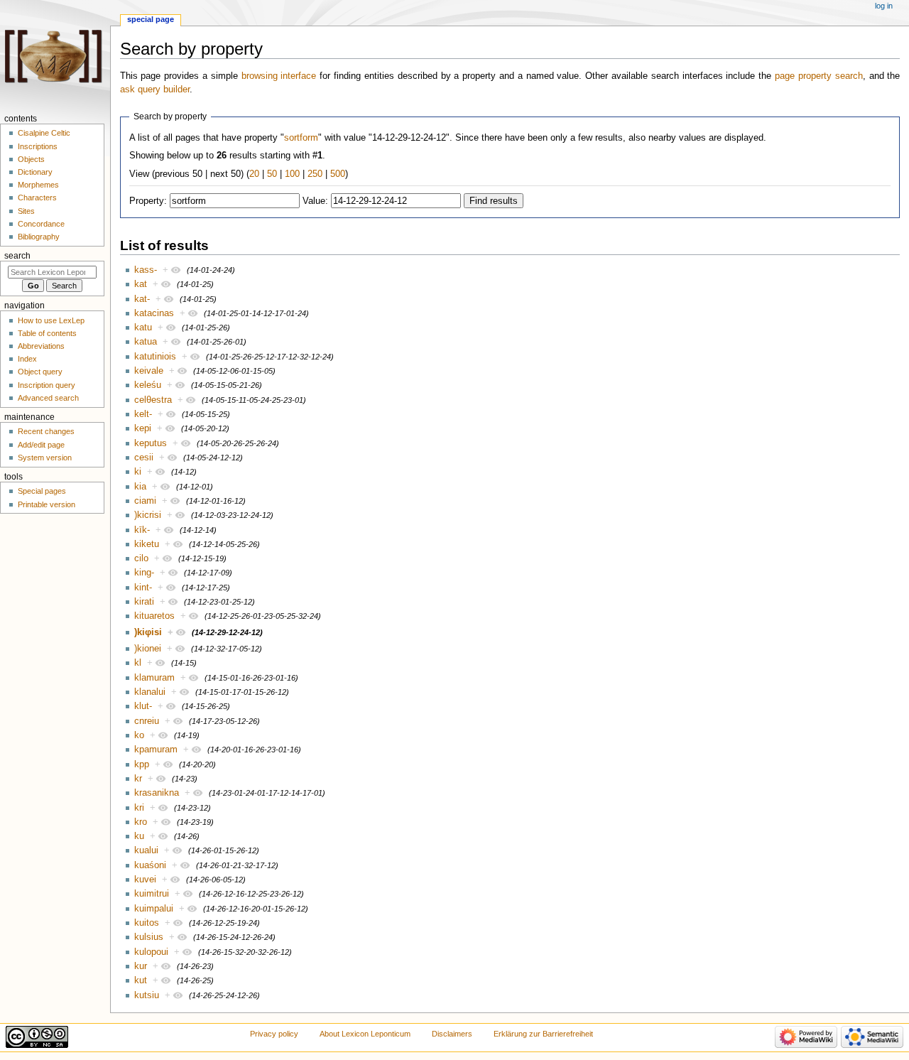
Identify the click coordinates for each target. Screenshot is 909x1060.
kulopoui (151, 952)
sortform (301, 138)
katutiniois (155, 357)
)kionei (147, 649)
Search (17, 256)
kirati (144, 602)
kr (138, 779)
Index (27, 359)
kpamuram (156, 750)
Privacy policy (274, 1033)
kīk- (142, 530)
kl (137, 663)
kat (140, 284)
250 (314, 174)
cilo (141, 558)
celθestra (153, 400)
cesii (143, 458)
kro (140, 822)
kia (140, 487)
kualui (146, 850)
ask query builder (155, 89)
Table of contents (47, 333)
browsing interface (279, 76)
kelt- (143, 414)
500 (337, 174)
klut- (143, 706)
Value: (315, 201)
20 (254, 174)
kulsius (148, 937)
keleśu (147, 385)
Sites (26, 211)
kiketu (146, 544)
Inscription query (46, 385)
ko (139, 735)
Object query (40, 371)
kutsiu (146, 995)
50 (272, 174)
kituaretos (154, 616)
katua (145, 342)
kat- (142, 299)
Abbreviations (41, 346)
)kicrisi (147, 515)
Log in (884, 5)
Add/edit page (41, 444)
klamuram (154, 678)
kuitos (146, 923)
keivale (148, 371)
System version (45, 457)
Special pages (42, 491)
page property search (819, 76)
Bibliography (39, 236)
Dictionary (35, 172)
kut (140, 980)
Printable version (46, 504)
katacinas (154, 313)
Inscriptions (38, 146)
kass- (145, 270)
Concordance (41, 224)
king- (144, 573)
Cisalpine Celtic (44, 133)
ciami (145, 501)
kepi (142, 428)
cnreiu (146, 721)
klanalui (149, 692)
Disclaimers (452, 1033)
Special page (150, 19)
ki (137, 472)
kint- (143, 588)
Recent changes (46, 431)
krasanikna (156, 793)
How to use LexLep (51, 320)
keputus (150, 443)
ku (139, 836)
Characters (37, 197)
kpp (141, 764)
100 (292, 174)
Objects (31, 159)
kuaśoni (150, 865)
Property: (148, 201)
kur (140, 966)
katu (143, 327)
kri (139, 808)
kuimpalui (153, 909)
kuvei (145, 880)
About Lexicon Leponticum (365, 1033)
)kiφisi (148, 632)
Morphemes (38, 184)
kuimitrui (151, 894)
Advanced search (48, 398)
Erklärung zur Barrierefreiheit (543, 1033)
